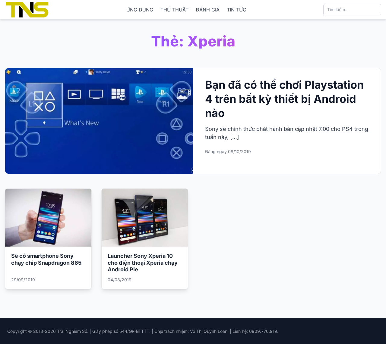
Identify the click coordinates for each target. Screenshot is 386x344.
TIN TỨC (236, 10)
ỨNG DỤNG (139, 10)
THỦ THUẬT (174, 10)
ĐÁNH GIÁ (208, 10)
